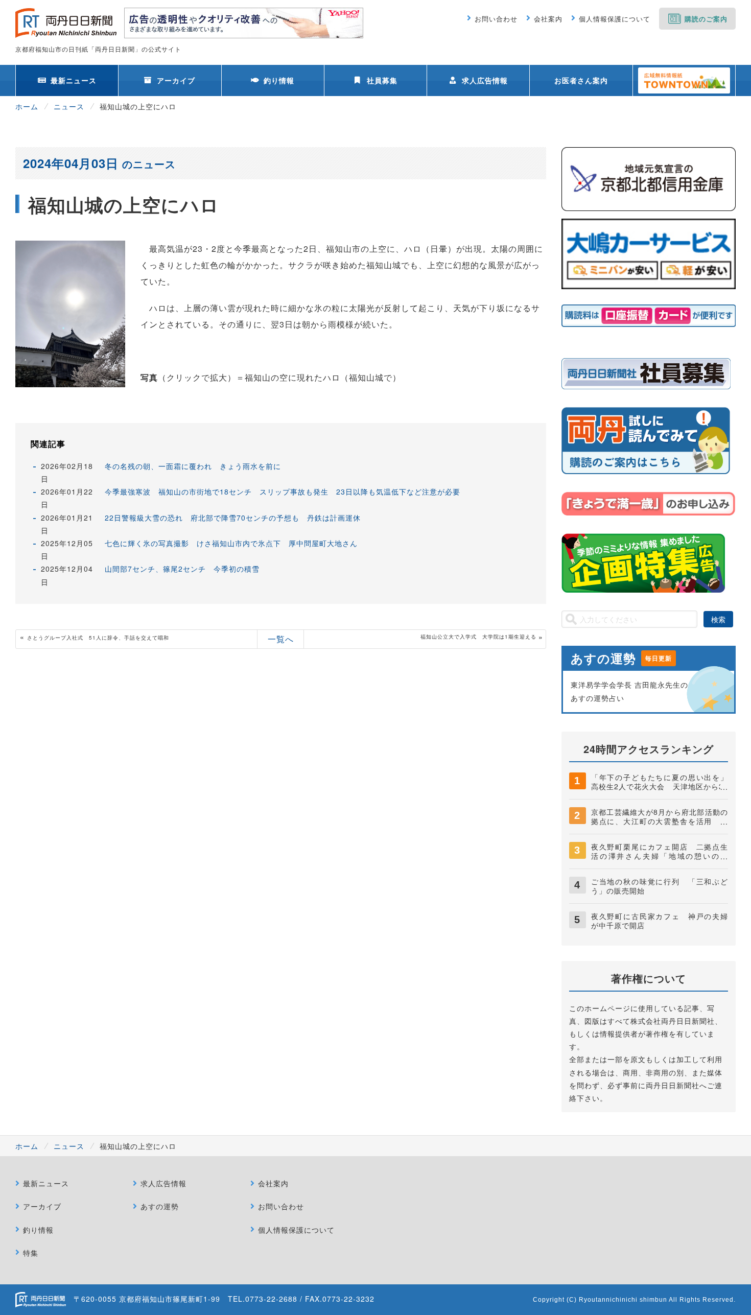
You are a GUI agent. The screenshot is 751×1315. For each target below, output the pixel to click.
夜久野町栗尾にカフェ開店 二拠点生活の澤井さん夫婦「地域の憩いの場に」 (659, 855)
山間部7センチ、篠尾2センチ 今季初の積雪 (182, 568)
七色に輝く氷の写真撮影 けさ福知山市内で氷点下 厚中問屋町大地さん (231, 543)
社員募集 (382, 80)
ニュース (69, 106)
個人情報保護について (614, 19)
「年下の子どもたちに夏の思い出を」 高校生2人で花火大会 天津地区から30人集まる (663, 786)
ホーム (26, 106)
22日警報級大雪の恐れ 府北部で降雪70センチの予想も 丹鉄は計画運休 (233, 517)
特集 (30, 1253)
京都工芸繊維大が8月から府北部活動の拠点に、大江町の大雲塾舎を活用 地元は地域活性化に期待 (659, 821)
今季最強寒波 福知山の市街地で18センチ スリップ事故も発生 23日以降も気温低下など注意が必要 (282, 491)
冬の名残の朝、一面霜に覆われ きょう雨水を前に (193, 466)
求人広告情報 (485, 80)
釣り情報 (279, 80)
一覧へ (281, 639)
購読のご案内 (706, 19)
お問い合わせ (496, 19)
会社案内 (548, 19)
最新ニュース (74, 80)
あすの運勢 (159, 1206)
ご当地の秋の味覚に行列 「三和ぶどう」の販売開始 (659, 886)
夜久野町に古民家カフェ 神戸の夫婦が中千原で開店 (659, 920)
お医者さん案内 (581, 80)
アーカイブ (176, 80)
